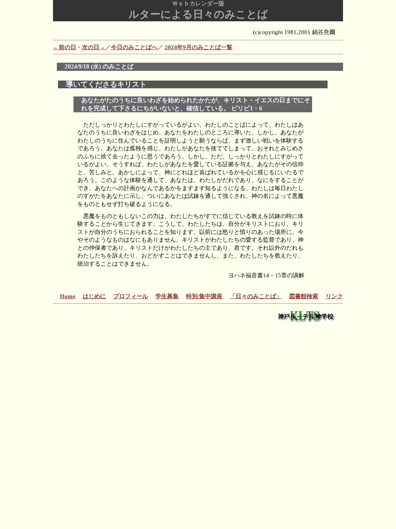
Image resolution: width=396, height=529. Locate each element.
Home (67, 296)
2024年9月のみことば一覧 (198, 47)
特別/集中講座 (204, 296)
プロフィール (130, 296)
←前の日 (64, 47)
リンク (334, 296)
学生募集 (167, 296)
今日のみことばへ (134, 47)
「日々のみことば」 (256, 296)
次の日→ (93, 47)
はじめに (94, 296)
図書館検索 (303, 296)
